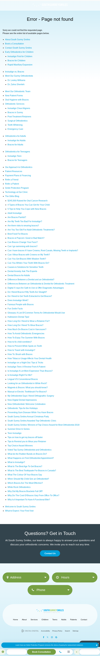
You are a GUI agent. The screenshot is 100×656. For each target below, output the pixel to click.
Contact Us (50, 553)
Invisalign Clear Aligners (19, 108)
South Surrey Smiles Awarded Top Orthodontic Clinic (32, 421)
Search (67, 631)
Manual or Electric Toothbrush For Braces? (27, 392)
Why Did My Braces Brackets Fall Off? (25, 491)
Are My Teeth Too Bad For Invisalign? (25, 221)
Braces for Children (16, 60)
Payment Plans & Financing (18, 175)
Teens (54, 620)
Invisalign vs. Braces (14, 72)
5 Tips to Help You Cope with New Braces (27, 209)
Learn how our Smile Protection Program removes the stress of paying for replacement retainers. (49, 645)
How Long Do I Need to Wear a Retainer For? (29, 321)
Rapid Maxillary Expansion (20, 65)
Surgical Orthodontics (17, 121)
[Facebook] (43, 637)
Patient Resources (13, 171)
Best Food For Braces (18, 234)
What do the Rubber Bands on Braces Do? (27, 454)
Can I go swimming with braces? (23, 246)
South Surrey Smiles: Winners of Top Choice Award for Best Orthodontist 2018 (43, 425)
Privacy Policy (57, 631)
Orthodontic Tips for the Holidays (23, 408)
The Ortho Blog (12, 196)
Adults (63, 620)
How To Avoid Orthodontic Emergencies (26, 333)
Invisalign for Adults (17, 140)
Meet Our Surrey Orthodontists (19, 76)
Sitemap (75, 631)
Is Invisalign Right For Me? (20, 375)
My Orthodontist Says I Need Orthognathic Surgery (31, 396)
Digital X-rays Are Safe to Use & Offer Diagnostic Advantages (36, 288)
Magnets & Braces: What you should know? (28, 387)
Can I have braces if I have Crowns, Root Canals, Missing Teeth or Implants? (43, 250)
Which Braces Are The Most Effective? (25, 483)
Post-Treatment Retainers (19, 116)
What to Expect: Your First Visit (19, 511)
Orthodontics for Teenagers (17, 152)
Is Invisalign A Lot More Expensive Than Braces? (30, 371)
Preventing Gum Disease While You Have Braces (30, 412)
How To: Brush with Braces (20, 354)
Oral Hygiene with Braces (17, 100)
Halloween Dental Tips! (18, 317)
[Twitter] (47, 637)
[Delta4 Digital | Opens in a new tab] (30, 630)
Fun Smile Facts (15, 309)
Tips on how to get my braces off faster (25, 437)
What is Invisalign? (16, 462)
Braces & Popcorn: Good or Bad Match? (26, 238)
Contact (84, 620)
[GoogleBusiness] (56, 637)
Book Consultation (41, 652)
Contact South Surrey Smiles (18, 48)
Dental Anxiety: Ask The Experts (22, 271)
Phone (40, 590)
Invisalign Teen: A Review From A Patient (26, 367)
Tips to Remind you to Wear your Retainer (27, 441)
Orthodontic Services (14, 104)
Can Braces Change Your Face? (23, 242)
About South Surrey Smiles (17, 39)
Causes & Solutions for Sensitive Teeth (25, 267)
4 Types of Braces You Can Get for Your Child (29, 205)
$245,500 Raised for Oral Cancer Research (28, 201)
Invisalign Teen (14, 156)
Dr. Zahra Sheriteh (16, 84)
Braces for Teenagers (17, 160)
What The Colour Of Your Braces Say (25, 475)
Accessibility (45, 631)
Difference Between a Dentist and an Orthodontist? (31, 279)
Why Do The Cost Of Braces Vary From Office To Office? (33, 495)
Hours (64, 577)
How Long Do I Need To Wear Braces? (25, 325)
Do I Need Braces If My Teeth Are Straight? (27, 292)
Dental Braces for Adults (19, 275)
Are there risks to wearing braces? (23, 225)
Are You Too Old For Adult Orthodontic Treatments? (31, 230)
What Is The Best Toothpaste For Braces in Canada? (32, 470)
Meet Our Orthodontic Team (17, 91)
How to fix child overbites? (20, 342)
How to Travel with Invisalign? (21, 350)
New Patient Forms (14, 95)
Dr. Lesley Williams (16, 80)
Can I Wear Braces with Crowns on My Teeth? (29, 255)
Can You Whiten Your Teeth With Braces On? (28, 263)
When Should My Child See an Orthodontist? (28, 479)
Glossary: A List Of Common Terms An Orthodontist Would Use (36, 313)
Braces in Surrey (15, 112)
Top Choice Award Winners (20, 446)
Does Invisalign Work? (18, 300)
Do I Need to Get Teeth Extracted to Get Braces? (30, 296)
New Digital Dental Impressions (22, 400)
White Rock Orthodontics (19, 487)
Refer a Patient (12, 184)
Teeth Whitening (15, 125)
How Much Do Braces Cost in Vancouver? (27, 329)
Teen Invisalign (14, 433)
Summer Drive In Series (19, 429)
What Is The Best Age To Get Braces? (25, 466)
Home (15, 620)
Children (45, 620)
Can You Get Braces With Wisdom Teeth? (27, 259)
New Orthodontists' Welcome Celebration (27, 404)
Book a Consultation (14, 44)
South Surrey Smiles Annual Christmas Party (28, 416)
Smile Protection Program (17, 188)
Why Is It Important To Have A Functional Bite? (29, 499)
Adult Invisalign (15, 213)
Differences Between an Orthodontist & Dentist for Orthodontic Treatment (41, 284)
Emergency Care (15, 129)
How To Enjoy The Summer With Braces (26, 338)
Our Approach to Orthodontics (18, 167)
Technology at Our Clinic (16, 192)
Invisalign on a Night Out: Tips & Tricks (25, 362)
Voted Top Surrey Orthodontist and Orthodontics (29, 450)
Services (34, 620)
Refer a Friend (11, 180)
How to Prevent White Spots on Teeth (25, 346)
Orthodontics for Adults (15, 136)
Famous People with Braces (21, 304)
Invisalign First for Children (20, 56)
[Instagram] (52, 637)
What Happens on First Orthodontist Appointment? (31, 458)
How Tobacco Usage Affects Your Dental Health (30, 358)
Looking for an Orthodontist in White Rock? (27, 383)
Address (15, 577)
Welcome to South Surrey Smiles (20, 506)
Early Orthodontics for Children (19, 52)
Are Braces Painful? (17, 217)
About (24, 620)
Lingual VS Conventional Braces (23, 379)
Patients (73, 620)
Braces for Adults (15, 145)
